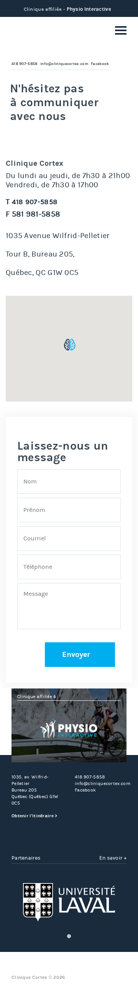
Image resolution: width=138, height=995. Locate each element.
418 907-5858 (25, 64)
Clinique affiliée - (67, 9)
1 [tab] (69, 936)
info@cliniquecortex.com (64, 64)
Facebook (100, 64)
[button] (70, 344)
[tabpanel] (69, 902)
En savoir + (113, 858)
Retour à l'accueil (36, 32)
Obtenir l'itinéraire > (35, 815)
